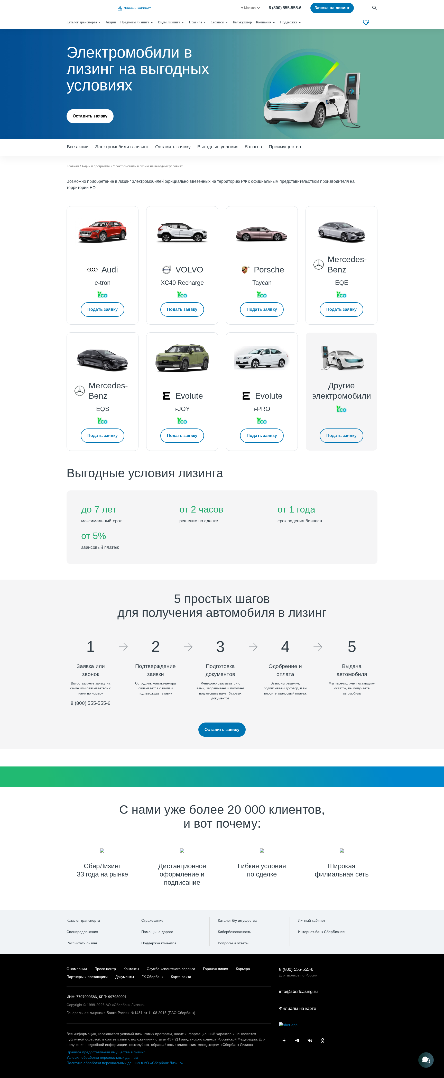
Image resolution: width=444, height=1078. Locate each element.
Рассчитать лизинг (82, 943)
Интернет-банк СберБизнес (321, 932)
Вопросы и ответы (233, 943)
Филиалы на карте (297, 1008)
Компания (263, 22)
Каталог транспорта (82, 22)
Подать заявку (102, 309)
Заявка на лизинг (332, 8)
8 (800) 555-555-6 (285, 8)
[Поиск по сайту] (374, 8)
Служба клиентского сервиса (171, 969)
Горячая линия (215, 969)
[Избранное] (366, 22)
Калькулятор (242, 22)
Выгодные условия (217, 146)
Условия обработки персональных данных (102, 1057)
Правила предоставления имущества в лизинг (106, 1052)
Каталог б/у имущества (237, 920)
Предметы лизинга (134, 22)
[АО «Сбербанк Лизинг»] (87, 8)
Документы (124, 977)
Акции (111, 22)
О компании (77, 969)
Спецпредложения (82, 932)
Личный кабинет (137, 8)
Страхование (152, 920)
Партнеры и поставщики (87, 977)
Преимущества (285, 146)
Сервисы (217, 22)
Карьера (243, 969)
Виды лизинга (169, 22)
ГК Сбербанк (152, 977)
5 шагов (253, 146)
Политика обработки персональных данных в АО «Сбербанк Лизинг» (125, 1063)
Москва (250, 8)
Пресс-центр (105, 969)
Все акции (77, 146)
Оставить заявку (90, 116)
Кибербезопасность (234, 932)
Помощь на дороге (157, 932)
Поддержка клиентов (158, 943)
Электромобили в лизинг (122, 146)
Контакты (131, 969)
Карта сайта (181, 977)
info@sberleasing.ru (298, 991)
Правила (195, 22)
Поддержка (288, 22)
